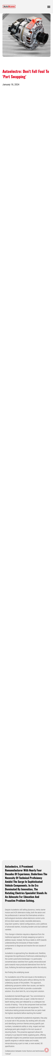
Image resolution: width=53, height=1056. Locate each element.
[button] (48, 6)
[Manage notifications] (46, 1050)
